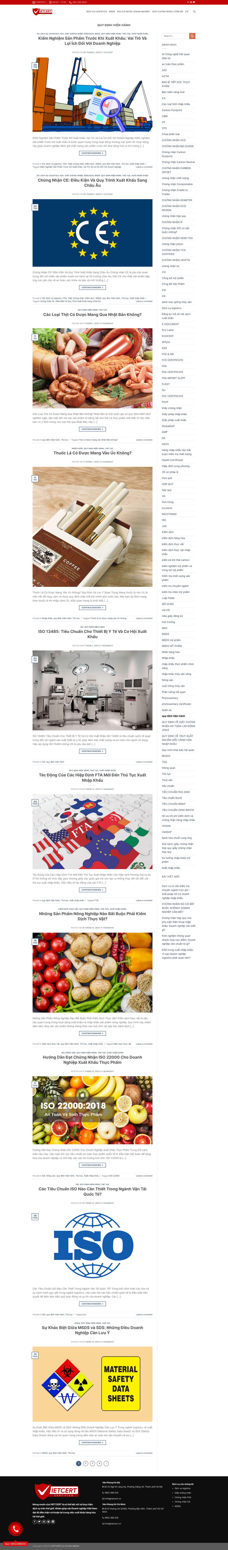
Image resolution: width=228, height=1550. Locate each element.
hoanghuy (108, 323)
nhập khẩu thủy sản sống (176, 673)
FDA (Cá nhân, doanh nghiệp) (133, 11)
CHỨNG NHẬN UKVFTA (176, 260)
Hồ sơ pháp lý (170, 471)
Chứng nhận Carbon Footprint (174, 154)
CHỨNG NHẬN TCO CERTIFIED (174, 252)
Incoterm (167, 508)
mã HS (166, 610)
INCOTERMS (169, 514)
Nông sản (70, 1053)
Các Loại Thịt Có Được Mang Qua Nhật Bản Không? (92, 314)
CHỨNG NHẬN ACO (174, 140)
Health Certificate (172, 460)
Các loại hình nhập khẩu (176, 104)
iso (84, 1314)
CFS (164, 128)
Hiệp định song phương (176, 466)
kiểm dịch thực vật (68, 909)
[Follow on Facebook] (188, 2)
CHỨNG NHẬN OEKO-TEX (177, 238)
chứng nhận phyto (172, 244)
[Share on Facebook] (35, 1522)
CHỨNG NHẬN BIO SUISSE (178, 146)
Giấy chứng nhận (74, 34)
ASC (164, 70)
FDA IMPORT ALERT (173, 378)
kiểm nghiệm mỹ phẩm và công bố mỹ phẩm (177, 568)
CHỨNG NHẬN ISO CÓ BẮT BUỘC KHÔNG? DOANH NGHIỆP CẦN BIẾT (178, 907)
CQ (186, 11)
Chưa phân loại (171, 134)
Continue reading (92, 153)
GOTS (165, 444)
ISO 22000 (114, 1176)
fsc (163, 390)
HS (163, 496)
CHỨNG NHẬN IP (172, 222)
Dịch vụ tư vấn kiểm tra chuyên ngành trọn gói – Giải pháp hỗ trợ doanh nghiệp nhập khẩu (176, 892)
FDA (62, 34)
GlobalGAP (168, 426)
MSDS (112, 11)
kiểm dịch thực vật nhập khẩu (176, 552)
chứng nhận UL (171, 266)
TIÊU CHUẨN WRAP (173, 803)
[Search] (194, 12)
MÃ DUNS (168, 604)
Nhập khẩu (77, 448)
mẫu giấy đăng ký (172, 615)
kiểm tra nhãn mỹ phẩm (176, 592)
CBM (165, 116)
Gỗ (163, 438)
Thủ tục (126, 34)
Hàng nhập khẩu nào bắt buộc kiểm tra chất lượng (177, 452)
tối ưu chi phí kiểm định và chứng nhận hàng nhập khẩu (178, 817)
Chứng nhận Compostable (177, 184)
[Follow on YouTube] (194, 2)
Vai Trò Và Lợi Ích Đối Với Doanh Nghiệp (102, 167)
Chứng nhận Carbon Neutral (178, 162)
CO (38, 34)
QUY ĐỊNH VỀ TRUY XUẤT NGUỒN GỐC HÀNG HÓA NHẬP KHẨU (177, 739)
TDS (164, 761)
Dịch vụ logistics (96, 11)
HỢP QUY (167, 484)
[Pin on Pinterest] (48, 1522)
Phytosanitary (170, 698)
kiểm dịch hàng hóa (173, 538)
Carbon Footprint (172, 110)
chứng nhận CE (47, 301)
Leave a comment (144, 167)
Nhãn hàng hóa (171, 652)
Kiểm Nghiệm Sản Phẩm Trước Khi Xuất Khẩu (61, 167)
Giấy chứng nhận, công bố (167, 11)
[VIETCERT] (42, 12)
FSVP (165, 402)
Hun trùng (168, 502)
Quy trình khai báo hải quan (178, 750)
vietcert (108, 52)
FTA (96, 900)
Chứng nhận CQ (182, 1501)
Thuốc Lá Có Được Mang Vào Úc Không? (93, 452)
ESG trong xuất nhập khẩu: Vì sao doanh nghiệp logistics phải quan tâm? (177, 953)
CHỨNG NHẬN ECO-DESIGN (174, 208)
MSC (165, 628)
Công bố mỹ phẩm (173, 278)
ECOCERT (168, 336)
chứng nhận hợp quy (174, 216)
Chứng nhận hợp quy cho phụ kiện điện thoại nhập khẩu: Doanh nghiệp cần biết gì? (178, 923)
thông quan (168, 767)
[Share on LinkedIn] (53, 1522)
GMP (165, 432)
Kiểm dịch (89, 34)
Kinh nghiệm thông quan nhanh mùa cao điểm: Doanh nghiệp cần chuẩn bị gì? (178, 939)
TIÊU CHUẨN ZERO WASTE (178, 810)
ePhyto (166, 341)
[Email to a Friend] (44, 1522)
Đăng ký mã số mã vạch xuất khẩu (176, 316)
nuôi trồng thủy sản (173, 685)
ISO (81, 627)
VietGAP (167, 831)
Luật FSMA (168, 598)
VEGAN (166, 825)
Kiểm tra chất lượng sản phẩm (176, 578)
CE (163, 122)
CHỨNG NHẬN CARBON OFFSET (176, 170)
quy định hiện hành (111, 34)
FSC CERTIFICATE (172, 396)
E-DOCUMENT (170, 324)
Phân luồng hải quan (174, 692)
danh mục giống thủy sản (177, 302)
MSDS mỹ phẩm (171, 640)
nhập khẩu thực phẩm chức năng (178, 666)
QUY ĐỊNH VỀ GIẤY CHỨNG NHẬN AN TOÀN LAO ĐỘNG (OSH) (178, 725)
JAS (164, 526)
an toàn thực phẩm (173, 64)
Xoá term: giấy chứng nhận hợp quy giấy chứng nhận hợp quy (177, 847)
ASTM (165, 76)
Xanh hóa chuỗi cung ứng (177, 837)
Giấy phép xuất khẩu (174, 420)
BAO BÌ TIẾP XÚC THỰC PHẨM (176, 84)
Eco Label (168, 330)
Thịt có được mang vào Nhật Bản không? (98, 440)
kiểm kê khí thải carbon (175, 560)
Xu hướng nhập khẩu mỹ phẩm (176, 859)
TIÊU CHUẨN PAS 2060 (176, 792)
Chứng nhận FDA (183, 1497)
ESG (164, 348)
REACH (166, 755)
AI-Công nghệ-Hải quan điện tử (176, 56)
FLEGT (166, 384)
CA (163, 98)
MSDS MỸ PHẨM (172, 645)
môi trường (168, 622)
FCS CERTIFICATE (172, 360)
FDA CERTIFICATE (172, 372)
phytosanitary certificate (176, 703)
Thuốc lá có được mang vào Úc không (108, 618)
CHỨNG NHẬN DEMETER (177, 200)
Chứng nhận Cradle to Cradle (175, 192)
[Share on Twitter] (39, 1522)
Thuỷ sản (167, 780)
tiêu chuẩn (168, 785)
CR (163, 296)
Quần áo (167, 710)
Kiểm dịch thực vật (122, 1044)
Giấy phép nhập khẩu (174, 414)
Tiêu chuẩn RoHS (172, 797)
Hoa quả (167, 478)
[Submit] (192, 36)
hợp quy (167, 490)
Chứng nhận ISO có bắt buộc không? (175, 230)
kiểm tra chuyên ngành (175, 585)
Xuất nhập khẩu (140, 34)
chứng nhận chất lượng (175, 178)
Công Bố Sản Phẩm (173, 283)
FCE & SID (168, 354)
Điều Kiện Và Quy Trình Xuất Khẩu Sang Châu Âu (78, 301)
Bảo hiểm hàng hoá (173, 92)
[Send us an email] (191, 2)
